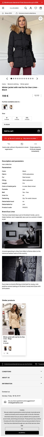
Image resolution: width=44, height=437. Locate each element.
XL (7, 353)
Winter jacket (24, 84)
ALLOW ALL (22, 433)
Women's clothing (13, 84)
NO (22, 429)
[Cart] (40, 8)
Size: (3, 113)
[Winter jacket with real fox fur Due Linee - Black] (5, 348)
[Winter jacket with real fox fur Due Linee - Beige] (10, 348)
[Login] (30, 8)
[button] (42, 2)
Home (4, 84)
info (22, 425)
